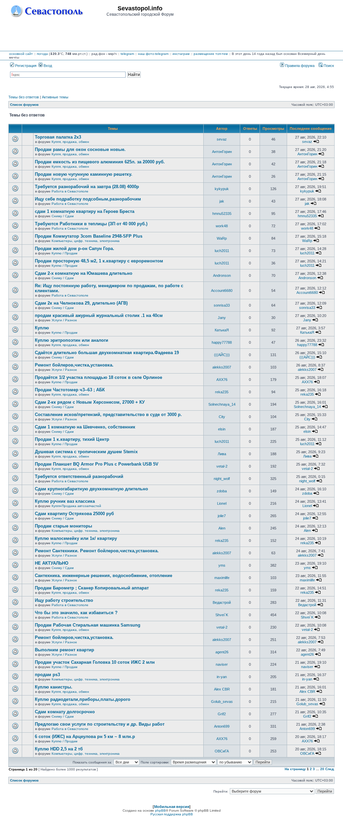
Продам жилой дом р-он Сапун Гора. (74, 248)
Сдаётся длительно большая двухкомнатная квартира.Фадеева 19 (107, 352)
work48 (222, 226)
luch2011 (222, 251)
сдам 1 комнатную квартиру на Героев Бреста (84, 211)
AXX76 (221, 380)
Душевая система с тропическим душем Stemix (86, 451)
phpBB (160, 810)
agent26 (221, 652)
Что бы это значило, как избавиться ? (76, 612)
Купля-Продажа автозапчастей (76, 506)
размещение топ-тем (211, 54)
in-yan (222, 677)
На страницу (295, 769)
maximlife (221, 578)
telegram (127, 54)
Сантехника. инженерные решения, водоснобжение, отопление (103, 575)
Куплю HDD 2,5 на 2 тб (59, 748)
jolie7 (222, 516)
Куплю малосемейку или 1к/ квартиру (76, 538)
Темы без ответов (23, 97)
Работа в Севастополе (70, 191)
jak (221, 201)
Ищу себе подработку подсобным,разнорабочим (88, 198)
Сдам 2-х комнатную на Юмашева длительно (83, 273)
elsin (221, 429)
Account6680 (221, 291)
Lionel (221, 503)
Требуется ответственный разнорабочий (79, 476)
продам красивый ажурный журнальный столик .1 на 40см (99, 315)
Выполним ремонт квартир (64, 649)
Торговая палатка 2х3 (58, 137)
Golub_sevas (222, 702)
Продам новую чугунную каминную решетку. (83, 174)
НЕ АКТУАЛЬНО (51, 563)
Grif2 (222, 714)
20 (322, 769)
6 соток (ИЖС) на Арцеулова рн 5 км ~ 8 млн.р (85, 736)
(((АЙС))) (222, 355)
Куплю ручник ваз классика (65, 501)
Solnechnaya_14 (221, 404)
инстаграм (181, 54)
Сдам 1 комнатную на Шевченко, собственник (85, 426)
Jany (222, 318)
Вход (47, 66)
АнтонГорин (222, 152)
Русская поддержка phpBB (171, 814)
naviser (222, 664)
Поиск (328, 66)
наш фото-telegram (153, 54)
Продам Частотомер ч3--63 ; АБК (70, 389)
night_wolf (222, 479)
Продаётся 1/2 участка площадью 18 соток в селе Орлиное (98, 377)
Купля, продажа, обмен (70, 142)
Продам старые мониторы (63, 525)
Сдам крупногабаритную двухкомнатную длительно (91, 488)
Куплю (42, 327)
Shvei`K (221, 615)
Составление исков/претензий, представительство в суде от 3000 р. (108, 414)
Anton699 (221, 726)
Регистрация (25, 66)
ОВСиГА (222, 751)
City (222, 417)
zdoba (222, 491)
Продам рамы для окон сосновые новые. (80, 149)
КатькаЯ (222, 330)
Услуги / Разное (64, 320)
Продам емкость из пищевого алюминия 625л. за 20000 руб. (100, 161)
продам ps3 (47, 674)
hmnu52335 (221, 214)
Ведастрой (222, 602)
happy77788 (222, 342)
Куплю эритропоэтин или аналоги (71, 340)
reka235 (221, 392)
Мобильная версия (171, 807)
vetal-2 (221, 466)
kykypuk (222, 189)
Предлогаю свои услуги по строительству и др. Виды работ (99, 724)
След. (330, 769)
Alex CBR (222, 689)
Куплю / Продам (64, 253)
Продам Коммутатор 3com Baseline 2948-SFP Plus (88, 236)
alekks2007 (221, 367)
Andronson (222, 275)
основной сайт (21, 54)
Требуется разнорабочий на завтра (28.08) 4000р (87, 186)
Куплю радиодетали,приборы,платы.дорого (82, 699)
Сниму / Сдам (63, 216)
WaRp (222, 238)
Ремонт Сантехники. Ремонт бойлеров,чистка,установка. (97, 550)
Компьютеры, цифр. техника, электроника (86, 241)
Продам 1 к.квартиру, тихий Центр (72, 439)
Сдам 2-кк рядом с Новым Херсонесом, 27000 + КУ (90, 402)
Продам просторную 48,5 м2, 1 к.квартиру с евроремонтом (99, 260)
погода (42, 54)
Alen (221, 528)
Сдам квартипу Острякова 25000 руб (74, 513)
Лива (222, 454)
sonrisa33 (222, 305)
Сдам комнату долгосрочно (65, 711)
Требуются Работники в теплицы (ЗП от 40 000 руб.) (91, 223)
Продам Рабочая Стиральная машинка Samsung (87, 625)
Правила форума (299, 66)
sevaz (222, 139)
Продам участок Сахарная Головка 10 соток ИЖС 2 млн (95, 662)
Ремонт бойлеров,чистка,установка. (74, 365)
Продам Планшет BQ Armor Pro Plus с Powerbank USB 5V (96, 464)
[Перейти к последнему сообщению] (316, 142)
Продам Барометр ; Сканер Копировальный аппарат (92, 587)
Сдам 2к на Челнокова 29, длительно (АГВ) (81, 303)
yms (221, 565)
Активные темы (55, 97)
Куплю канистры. (53, 686)
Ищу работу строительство (64, 600)
